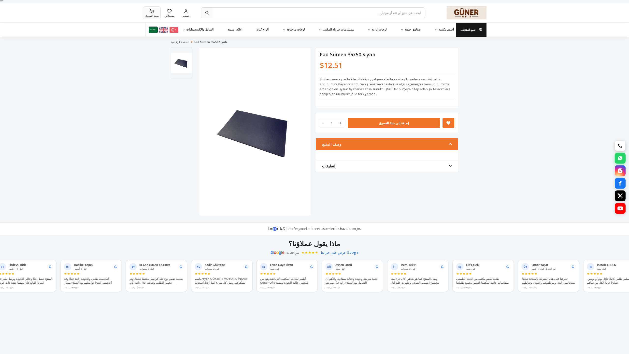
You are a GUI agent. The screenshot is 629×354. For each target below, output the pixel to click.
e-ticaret (314, 228)
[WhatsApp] (620, 158)
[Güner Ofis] (459, 12)
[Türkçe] (174, 30)
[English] (163, 30)
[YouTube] (620, 208)
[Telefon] (620, 145)
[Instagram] (620, 170)
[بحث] (207, 13)
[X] (620, 196)
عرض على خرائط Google (339, 252)
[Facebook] (620, 183)
